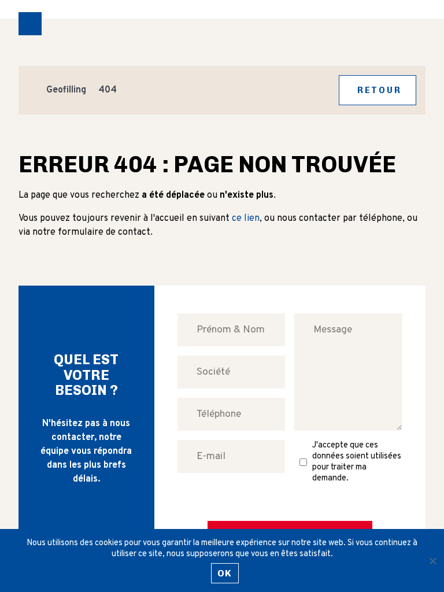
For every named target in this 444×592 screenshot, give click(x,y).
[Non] (432, 561)
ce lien (246, 218)
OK (224, 573)
